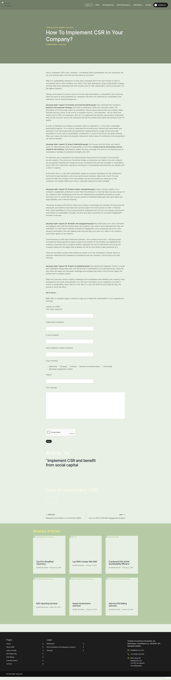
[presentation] (49, 546)
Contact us (162, 5)
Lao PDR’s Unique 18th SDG (85, 561)
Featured (69, 27)
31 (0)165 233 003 (137, 654)
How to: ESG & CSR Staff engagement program (107, 516)
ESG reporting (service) (46, 603)
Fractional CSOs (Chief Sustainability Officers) (119, 562)
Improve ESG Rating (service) (118, 604)
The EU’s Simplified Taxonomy (45, 562)
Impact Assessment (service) (81, 604)
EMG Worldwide (52, 44)
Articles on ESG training (55, 27)
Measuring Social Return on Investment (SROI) (63, 516)
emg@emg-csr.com (137, 650)
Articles (148, 5)
